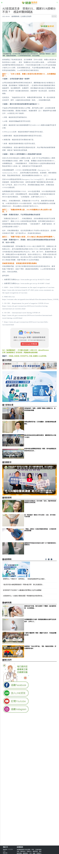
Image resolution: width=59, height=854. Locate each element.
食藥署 (35, 356)
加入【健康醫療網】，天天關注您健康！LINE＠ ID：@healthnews (25, 350)
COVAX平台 (24, 356)
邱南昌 (11, 356)
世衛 (30, 356)
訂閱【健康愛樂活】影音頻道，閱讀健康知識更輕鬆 (20, 352)
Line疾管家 (42, 356)
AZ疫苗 (16, 356)
